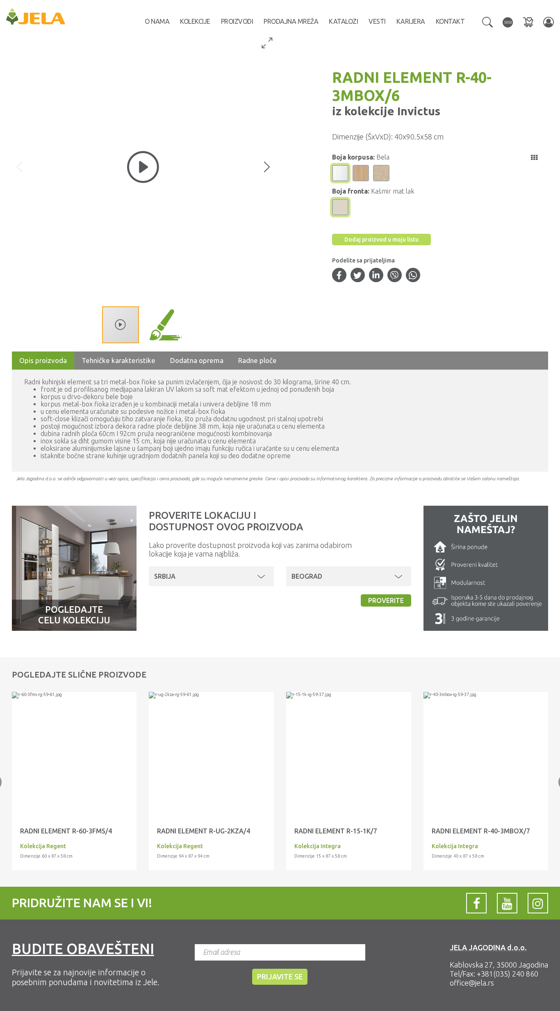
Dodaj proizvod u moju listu (381, 239)
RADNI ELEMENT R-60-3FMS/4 (66, 831)
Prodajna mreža (291, 21)
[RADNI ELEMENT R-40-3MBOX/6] (74, 695)
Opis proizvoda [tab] (43, 360)
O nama (157, 21)
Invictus (417, 111)
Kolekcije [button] (195, 21)
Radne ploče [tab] (257, 360)
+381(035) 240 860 (507, 974)
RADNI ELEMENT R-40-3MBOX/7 (481, 831)
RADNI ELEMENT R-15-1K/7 (335, 831)
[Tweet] (357, 276)
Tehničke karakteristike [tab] (118, 360)
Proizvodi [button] (237, 21)
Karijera (410, 21)
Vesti (377, 21)
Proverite (386, 600)
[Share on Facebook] (339, 276)
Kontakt (450, 21)
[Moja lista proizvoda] (528, 22)
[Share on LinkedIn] (376, 276)
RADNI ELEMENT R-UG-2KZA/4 (203, 831)
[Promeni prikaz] (534, 157)
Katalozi (343, 21)
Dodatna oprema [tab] (196, 360)
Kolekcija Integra (317, 846)
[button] (487, 21)
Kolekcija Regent (43, 846)
